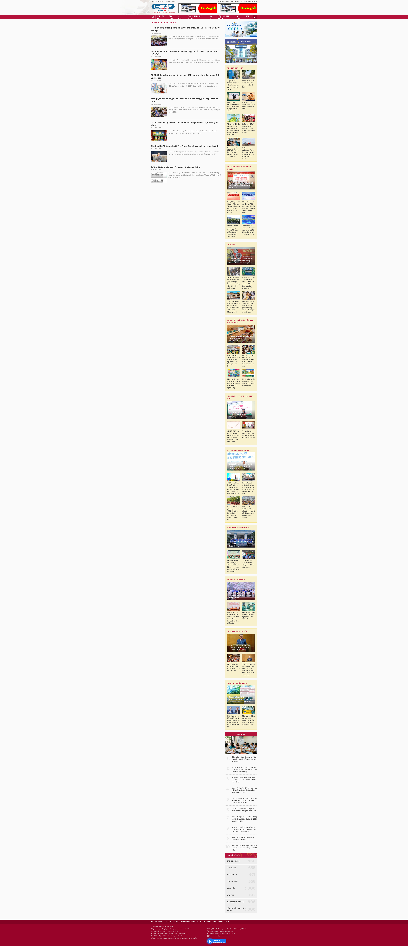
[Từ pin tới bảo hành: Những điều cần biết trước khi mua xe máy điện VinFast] (233, 74)
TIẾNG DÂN (231, 245)
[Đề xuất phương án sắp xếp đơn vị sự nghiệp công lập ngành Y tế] (248, 606)
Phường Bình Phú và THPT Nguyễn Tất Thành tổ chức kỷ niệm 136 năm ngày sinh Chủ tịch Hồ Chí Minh (233, 566)
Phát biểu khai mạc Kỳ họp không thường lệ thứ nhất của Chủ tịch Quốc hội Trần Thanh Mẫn (240, 647)
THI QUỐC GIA (232, 875)
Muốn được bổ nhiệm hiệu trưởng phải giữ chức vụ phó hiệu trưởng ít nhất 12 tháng (244, 848)
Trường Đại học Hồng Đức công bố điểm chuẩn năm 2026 (243, 839)
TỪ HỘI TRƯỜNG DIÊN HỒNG (238, 631)
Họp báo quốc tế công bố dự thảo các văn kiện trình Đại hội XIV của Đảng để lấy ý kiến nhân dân (233, 618)
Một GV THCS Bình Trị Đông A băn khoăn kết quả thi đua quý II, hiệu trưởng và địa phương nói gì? (248, 283)
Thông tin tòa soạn (170, 1)
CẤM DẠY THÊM (232, 881)
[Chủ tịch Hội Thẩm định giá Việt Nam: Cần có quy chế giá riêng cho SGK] (159, 156)
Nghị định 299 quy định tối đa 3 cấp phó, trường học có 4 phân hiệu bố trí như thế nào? (244, 780)
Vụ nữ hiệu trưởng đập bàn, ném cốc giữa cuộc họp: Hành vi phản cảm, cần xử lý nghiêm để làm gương (233, 283)
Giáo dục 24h (160, 17)
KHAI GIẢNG (231, 868)
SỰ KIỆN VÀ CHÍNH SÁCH (236, 580)
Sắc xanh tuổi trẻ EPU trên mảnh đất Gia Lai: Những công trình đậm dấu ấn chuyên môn (241, 544)
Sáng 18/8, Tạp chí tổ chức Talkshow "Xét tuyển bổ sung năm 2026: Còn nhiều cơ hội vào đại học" (233, 207)
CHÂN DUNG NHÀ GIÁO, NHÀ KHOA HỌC (240, 397)
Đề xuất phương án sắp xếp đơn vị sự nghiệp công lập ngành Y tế (248, 616)
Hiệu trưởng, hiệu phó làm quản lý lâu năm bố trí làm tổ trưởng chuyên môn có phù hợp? (244, 759)
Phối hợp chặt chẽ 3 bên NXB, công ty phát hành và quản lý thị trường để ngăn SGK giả (233, 383)
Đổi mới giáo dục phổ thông (239, 450)
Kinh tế (247, 17)
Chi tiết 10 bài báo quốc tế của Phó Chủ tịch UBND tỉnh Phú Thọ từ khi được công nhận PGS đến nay (233, 436)
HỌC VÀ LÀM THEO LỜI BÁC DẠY (238, 528)
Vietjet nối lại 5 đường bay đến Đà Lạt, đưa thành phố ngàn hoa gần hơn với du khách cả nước (248, 153)
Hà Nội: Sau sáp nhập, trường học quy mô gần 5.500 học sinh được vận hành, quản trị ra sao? (248, 488)
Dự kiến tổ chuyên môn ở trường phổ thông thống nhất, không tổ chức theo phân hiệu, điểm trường (244, 770)
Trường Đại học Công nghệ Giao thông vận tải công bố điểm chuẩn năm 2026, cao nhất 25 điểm (244, 819)
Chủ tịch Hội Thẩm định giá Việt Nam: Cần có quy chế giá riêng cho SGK (185, 146)
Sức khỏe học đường (223, 17)
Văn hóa (238, 17)
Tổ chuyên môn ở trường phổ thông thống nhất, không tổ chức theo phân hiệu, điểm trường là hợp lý (244, 829)
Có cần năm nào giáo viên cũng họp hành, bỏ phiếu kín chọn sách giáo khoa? (184, 123)
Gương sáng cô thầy (235, 902)
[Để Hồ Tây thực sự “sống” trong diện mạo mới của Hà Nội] (248, 74)
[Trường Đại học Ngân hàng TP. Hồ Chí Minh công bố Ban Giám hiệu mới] (248, 425)
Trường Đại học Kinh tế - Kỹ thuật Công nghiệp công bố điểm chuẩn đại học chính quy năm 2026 (244, 790)
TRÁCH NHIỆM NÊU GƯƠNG (237, 683)
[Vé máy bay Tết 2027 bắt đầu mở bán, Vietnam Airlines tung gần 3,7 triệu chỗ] (233, 142)
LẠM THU (230, 895)
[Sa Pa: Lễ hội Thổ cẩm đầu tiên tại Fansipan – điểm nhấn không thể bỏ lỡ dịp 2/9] (248, 118)
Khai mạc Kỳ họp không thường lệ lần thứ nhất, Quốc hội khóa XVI (233, 667)
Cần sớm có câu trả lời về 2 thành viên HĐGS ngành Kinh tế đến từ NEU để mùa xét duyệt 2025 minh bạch (241, 699)
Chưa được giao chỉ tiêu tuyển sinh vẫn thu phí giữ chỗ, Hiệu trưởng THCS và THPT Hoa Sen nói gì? (240, 261)
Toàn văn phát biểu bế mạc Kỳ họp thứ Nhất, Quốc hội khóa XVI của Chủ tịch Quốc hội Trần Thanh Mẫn (248, 669)
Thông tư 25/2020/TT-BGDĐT (163, 23)
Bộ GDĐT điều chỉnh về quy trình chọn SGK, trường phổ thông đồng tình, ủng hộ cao (185, 76)
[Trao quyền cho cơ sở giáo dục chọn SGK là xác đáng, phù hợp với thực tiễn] (159, 112)
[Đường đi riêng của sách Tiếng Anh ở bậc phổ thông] (159, 177)
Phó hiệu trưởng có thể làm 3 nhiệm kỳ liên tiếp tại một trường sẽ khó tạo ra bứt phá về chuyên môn (244, 800)
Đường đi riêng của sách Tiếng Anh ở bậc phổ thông (175, 167)
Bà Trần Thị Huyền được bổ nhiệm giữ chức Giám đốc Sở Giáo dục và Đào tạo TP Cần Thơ (240, 414)
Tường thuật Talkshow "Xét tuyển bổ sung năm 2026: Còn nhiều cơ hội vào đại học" (241, 185)
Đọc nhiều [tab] (241, 734)
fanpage (216, 941)
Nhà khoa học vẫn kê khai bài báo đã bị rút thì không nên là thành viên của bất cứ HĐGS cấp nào (233, 721)
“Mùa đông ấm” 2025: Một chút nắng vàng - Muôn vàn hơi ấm (248, 564)
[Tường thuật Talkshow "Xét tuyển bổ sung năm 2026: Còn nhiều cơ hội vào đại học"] (241, 180)
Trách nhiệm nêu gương (195, 17)
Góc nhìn (180, 17)
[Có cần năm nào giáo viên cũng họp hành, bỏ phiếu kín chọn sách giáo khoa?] (159, 135)
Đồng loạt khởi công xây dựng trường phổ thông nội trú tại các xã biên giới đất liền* (240, 596)
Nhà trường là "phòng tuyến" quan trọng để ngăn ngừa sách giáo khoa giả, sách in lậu (233, 360)
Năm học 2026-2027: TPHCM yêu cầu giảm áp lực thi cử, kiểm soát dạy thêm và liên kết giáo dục (248, 512)
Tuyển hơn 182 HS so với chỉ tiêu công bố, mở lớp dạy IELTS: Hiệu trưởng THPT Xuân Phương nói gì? (233, 306)
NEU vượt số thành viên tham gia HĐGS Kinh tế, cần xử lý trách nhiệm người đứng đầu (248, 720)
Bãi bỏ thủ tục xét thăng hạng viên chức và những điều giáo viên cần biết (244, 810)
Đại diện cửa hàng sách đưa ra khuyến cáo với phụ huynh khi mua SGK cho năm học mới (248, 360)
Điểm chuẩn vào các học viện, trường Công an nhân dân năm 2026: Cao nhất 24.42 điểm (232, 231)
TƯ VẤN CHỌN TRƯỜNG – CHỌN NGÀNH (239, 168)
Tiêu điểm (171, 17)
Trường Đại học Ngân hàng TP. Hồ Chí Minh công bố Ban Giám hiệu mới (248, 434)
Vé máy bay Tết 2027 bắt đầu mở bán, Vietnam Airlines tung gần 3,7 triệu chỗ (233, 152)
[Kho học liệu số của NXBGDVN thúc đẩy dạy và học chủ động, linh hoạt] (248, 373)
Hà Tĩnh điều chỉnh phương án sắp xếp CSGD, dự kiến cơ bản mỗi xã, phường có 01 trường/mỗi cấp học (233, 513)
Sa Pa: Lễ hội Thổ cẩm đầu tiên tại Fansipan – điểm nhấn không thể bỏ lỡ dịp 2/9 (248, 128)
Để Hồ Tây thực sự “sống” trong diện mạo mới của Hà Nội (248, 84)
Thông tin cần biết (235, 68)
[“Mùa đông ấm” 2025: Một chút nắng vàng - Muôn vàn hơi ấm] (248, 554)
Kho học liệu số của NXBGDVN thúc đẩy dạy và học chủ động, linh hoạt (248, 382)
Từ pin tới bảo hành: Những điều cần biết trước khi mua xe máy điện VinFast (233, 85)
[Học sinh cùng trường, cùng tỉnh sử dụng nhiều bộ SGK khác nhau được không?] (159, 41)
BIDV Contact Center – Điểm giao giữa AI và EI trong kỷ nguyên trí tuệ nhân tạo (233, 107)
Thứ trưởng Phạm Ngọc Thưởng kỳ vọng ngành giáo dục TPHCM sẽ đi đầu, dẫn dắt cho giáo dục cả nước (233, 488)
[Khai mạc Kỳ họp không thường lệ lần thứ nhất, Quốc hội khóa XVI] (233, 658)
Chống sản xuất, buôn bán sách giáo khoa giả (240, 321)
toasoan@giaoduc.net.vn (250, 1)
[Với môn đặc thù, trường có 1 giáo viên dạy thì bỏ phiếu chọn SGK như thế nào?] (159, 64)
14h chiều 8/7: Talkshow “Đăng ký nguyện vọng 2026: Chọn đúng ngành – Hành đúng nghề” (248, 230)
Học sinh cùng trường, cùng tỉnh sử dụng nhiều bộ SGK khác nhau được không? (185, 29)
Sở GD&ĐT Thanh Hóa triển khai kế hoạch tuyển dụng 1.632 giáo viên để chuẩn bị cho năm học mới (241, 466)
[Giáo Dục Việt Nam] (163, 8)
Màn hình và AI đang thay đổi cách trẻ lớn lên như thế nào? (248, 106)
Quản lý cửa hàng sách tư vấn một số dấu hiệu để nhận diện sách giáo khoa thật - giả (240, 339)
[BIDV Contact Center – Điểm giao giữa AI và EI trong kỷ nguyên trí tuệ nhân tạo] (233, 96)
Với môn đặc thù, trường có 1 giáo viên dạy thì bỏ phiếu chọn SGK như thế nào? (184, 52)
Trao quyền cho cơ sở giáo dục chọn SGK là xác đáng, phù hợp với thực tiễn (184, 100)
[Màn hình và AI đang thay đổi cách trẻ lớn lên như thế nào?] (248, 96)
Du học (211, 17)
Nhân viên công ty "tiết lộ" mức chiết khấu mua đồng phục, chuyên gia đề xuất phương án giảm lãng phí (248, 306)
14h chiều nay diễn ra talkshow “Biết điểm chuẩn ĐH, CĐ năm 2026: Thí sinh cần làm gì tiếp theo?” (248, 207)
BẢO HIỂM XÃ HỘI (233, 861)
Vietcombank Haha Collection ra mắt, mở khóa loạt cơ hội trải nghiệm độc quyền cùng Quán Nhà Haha (233, 129)
